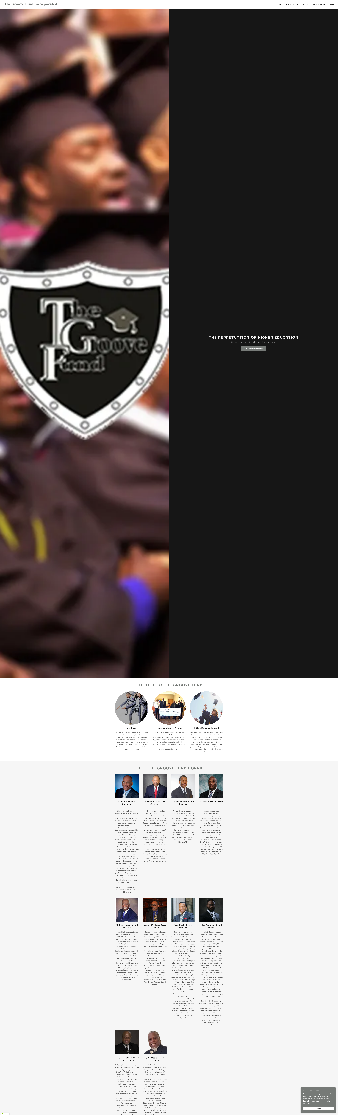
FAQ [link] (332, 4)
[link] (86, 5)
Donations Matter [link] (294, 4)
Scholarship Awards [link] (317, 4)
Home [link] (280, 4)
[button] (207, 752)
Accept (318, 1108)
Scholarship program (253, 348)
